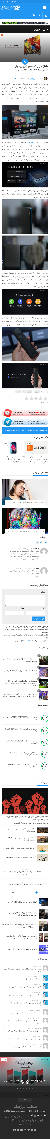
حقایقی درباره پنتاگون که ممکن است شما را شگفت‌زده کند (21, 830)
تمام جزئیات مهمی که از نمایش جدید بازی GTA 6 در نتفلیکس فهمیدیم (20, 660)
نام (43, 608)
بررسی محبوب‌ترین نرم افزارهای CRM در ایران (22, 949)
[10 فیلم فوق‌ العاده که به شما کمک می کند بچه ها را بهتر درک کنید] (25, 521)
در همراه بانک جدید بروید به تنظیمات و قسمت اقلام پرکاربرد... (24, 1022)
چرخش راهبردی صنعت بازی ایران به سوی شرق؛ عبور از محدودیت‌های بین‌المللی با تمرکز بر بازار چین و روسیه (19, 695)
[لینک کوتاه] (15, 79)
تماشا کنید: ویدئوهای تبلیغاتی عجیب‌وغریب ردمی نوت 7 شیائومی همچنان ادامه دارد (15, 459)
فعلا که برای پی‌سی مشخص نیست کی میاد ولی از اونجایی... (24, 1004)
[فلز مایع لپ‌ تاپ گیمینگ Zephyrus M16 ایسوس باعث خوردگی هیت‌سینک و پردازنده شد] (43, 937)
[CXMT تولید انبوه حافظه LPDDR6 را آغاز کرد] (43, 902)
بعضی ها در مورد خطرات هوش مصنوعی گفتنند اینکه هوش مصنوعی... (22, 970)
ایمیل (22, 608)
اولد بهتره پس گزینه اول (33, 978)
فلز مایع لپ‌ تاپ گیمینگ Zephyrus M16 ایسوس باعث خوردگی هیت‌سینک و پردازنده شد (21, 937)
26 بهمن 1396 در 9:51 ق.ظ (25, 568)
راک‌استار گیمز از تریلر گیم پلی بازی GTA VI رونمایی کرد (20, 671)
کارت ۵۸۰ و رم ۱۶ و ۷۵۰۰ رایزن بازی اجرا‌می (27, 1047)
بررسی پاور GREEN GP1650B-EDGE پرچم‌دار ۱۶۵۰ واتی (20, 718)
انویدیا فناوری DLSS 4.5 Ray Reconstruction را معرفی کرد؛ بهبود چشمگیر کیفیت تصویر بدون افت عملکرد (20, 683)
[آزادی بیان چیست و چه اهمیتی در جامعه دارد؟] (42, 857)
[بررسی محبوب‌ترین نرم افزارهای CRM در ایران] (43, 949)
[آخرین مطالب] (36, 892)
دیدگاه (40, 542)
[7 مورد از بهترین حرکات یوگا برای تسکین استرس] (42, 848)
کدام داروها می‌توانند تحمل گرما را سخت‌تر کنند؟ (28, 502)
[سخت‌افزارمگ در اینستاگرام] (25, 1129)
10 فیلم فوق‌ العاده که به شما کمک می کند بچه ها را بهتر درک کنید (25, 532)
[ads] (25, 23)
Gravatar (26, 640)
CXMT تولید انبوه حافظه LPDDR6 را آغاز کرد (22, 902)
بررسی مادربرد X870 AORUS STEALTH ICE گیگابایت (22, 742)
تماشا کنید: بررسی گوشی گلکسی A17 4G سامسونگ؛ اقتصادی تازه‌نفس (20, 754)
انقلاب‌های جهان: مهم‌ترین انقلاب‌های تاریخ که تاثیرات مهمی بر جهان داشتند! (27, 818)
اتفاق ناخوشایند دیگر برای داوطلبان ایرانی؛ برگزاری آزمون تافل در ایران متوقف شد (21, 914)
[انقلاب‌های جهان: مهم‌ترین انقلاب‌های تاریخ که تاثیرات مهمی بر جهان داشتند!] (25, 801)
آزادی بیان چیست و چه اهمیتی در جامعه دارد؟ (20, 857)
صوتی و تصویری (41, 30)
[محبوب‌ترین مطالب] (13, 892)
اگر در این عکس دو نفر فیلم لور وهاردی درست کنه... (24, 1039)
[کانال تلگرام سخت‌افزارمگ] (28, 1129)
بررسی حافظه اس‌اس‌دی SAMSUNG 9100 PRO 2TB (21, 730)
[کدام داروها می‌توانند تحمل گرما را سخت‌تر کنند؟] (25, 492)
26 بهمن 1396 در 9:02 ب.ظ (23, 548)
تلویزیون (36, 392)
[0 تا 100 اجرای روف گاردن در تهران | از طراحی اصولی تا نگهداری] (42, 839)
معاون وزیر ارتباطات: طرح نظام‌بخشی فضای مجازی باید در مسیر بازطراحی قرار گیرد (21, 431)
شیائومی (17, 392)
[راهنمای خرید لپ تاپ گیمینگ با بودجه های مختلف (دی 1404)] (25, 1071)
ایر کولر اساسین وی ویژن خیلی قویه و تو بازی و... (25, 995)
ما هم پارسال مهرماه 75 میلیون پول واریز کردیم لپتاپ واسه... (22, 1031)
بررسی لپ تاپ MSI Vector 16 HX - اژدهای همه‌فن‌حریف (22, 765)
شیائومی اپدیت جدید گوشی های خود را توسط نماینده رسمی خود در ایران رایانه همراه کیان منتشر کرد (38, 460)
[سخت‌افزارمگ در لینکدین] (14, 1129)
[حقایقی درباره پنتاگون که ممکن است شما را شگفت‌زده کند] (42, 830)
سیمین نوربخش (34, 79)
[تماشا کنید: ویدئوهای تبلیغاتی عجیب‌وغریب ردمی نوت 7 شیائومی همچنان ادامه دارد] (13, 447)
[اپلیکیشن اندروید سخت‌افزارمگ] (32, 1129)
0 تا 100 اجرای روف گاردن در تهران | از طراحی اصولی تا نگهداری (20, 839)
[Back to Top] (25, 1100)
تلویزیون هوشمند (27, 392)
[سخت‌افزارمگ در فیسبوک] (21, 1129)
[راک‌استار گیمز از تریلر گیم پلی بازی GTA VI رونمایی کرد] (43, 672)
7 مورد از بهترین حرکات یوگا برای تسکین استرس (20, 848)
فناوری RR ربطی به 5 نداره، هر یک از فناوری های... (24, 987)
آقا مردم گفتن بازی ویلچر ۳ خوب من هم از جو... (25, 1013)
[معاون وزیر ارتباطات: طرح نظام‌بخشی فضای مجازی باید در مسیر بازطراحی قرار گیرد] (43, 926)
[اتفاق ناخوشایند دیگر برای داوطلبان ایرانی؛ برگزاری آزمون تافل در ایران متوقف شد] (43, 914)
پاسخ (37, 562)
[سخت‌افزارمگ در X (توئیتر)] (18, 1129)
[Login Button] (34, 15)
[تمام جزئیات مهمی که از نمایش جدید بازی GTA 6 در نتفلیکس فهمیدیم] (43, 660)
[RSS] (35, 1129)
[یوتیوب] (25, 413)
